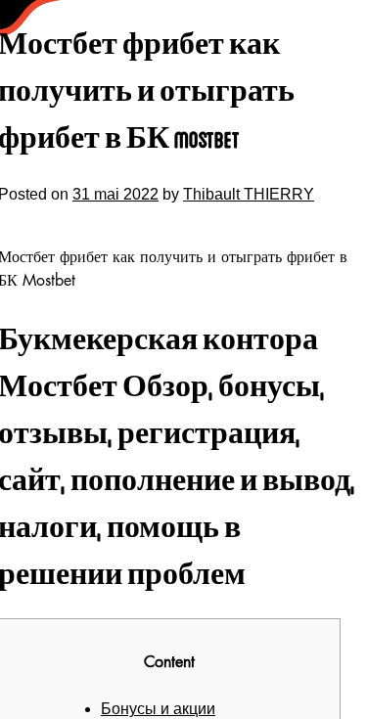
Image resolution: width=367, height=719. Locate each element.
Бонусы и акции (158, 708)
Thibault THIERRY (248, 194)
